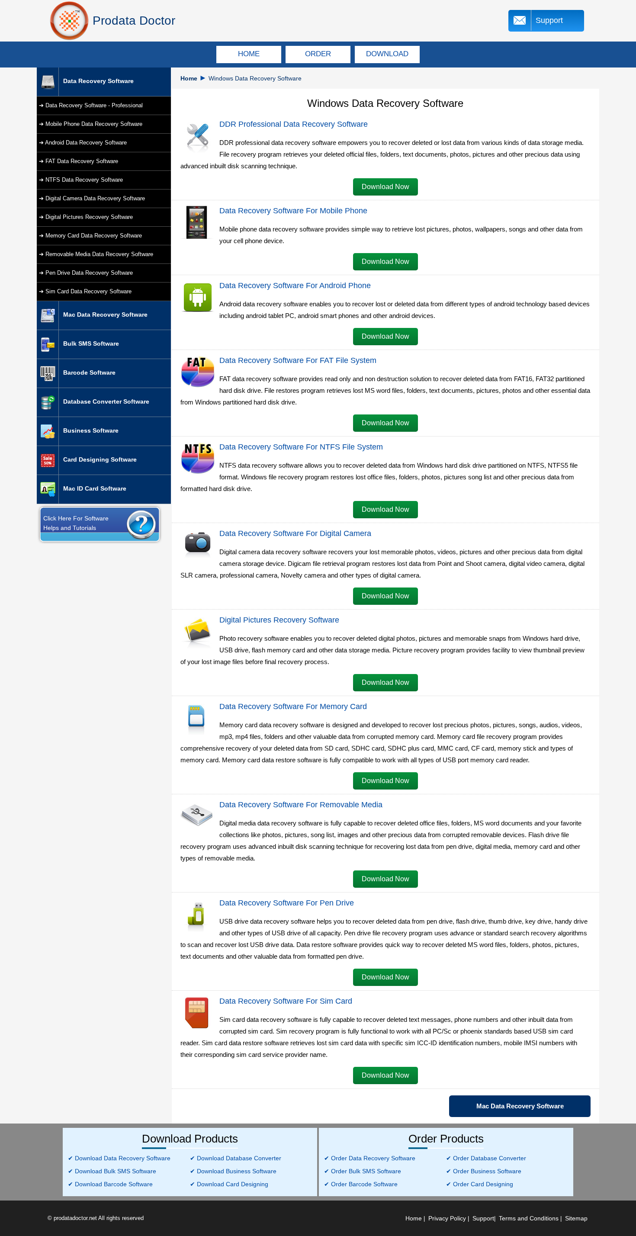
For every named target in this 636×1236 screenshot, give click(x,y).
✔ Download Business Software (233, 1171)
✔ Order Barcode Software (361, 1184)
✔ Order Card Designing (479, 1184)
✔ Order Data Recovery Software (369, 1158)
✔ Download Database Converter (235, 1158)
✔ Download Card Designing (229, 1184)
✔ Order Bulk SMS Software (362, 1171)
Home (188, 78)
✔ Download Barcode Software (110, 1184)
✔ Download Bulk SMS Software (112, 1171)
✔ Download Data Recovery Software (119, 1158)
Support (549, 20)
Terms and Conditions (529, 1218)
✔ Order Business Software (483, 1171)
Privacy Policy (447, 1218)
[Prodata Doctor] (69, 21)
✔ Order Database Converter (486, 1158)
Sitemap (576, 1218)
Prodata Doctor (134, 20)
